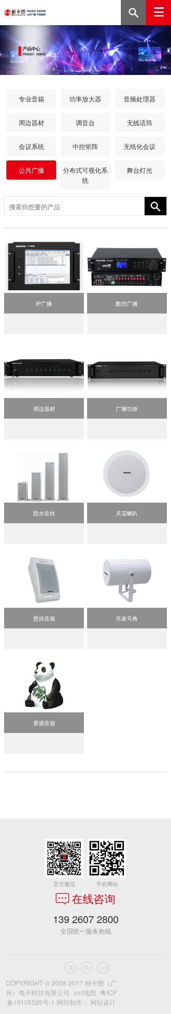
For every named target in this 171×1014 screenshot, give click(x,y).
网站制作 (69, 1002)
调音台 (85, 122)
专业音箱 (31, 98)
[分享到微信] (87, 967)
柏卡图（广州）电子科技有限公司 (25, 12)
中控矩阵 (85, 146)
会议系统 (31, 146)
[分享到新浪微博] (103, 967)
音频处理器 (139, 98)
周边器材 (31, 122)
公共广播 (31, 170)
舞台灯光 (139, 170)
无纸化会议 (139, 146)
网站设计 (103, 1002)
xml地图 (84, 992)
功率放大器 (85, 98)
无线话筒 (139, 122)
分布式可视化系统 (85, 175)
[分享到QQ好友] (70, 967)
